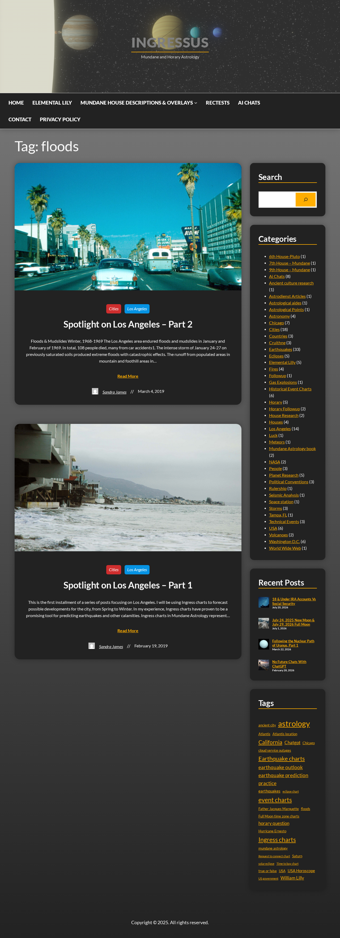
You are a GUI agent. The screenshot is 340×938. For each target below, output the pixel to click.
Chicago (276, 322)
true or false (267, 871)
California (270, 742)
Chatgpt (292, 742)
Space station (281, 501)
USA (273, 528)
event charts (275, 799)
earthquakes (269, 791)
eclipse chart (291, 791)
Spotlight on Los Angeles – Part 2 (127, 324)
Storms (275, 508)
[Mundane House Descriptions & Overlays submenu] (195, 102)
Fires (273, 369)
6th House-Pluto (284, 256)
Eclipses (276, 356)
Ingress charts (277, 839)
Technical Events (284, 521)
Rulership (278, 488)
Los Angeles (137, 308)
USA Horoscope (301, 870)
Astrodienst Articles (287, 296)
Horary (275, 402)
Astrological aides (285, 302)
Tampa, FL (278, 515)
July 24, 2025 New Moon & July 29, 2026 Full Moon (293, 622)
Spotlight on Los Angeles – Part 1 (127, 585)
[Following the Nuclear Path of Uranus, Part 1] (263, 645)
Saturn (297, 856)
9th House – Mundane (289, 269)
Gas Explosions (283, 382)
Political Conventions (288, 481)
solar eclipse (266, 863)
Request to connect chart (274, 856)
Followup (277, 375)
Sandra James (114, 392)
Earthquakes (280, 349)
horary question (273, 823)
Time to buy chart (288, 863)
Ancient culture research (291, 283)
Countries (278, 336)
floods (305, 809)
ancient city (267, 725)
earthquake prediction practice (283, 779)
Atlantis (264, 734)
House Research (284, 415)
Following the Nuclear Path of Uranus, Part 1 (293, 643)
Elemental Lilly (282, 362)
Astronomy (279, 316)
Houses (276, 422)
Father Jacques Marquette (278, 809)
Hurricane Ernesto (272, 831)
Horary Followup (284, 408)
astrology (294, 723)
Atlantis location (285, 734)
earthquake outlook (280, 767)
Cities (113, 308)
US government (268, 878)
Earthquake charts (281, 758)
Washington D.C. (284, 541)
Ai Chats (277, 276)
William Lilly (292, 878)
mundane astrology (273, 848)
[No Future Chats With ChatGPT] (263, 665)
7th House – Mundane (289, 263)
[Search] (306, 199)
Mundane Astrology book (292, 448)
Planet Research (284, 475)
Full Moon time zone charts (278, 816)
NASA (274, 461)
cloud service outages (274, 750)
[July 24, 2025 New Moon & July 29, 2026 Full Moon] (263, 624)
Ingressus (170, 42)
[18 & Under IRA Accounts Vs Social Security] (263, 603)
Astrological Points (286, 309)
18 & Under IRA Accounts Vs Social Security (294, 601)
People (275, 468)
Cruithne (277, 342)
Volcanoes (278, 534)
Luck (273, 435)
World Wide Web (285, 548)
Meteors (277, 442)
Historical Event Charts (290, 388)
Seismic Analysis (284, 495)
